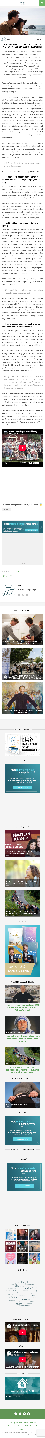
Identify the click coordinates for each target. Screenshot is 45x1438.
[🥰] (10, 1258)
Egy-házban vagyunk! (13, 1396)
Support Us (22, 1429)
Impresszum (23, 1423)
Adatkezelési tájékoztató (15, 1426)
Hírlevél (28, 1426)
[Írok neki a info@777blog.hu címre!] (27, 594)
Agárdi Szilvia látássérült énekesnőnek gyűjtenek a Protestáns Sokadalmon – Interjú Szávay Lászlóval (22, 677)
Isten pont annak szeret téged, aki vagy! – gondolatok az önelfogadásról (22, 882)
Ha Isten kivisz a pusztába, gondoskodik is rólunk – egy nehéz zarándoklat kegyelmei (22, 912)
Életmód (6, 509)
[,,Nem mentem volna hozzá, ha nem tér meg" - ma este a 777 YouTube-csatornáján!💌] (34, 1234)
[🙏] (34, 1258)
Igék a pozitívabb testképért (17, 1105)
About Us (35, 1426)
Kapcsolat (32, 1423)
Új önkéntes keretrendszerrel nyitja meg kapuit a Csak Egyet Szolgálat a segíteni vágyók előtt (22, 643)
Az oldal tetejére (34, 1435)
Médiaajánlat (13, 1423)
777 (8, 39)
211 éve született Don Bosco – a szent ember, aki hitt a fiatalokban (22, 711)
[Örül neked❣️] (34, 1246)
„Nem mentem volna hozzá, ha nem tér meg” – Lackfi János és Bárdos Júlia (21, 852)
